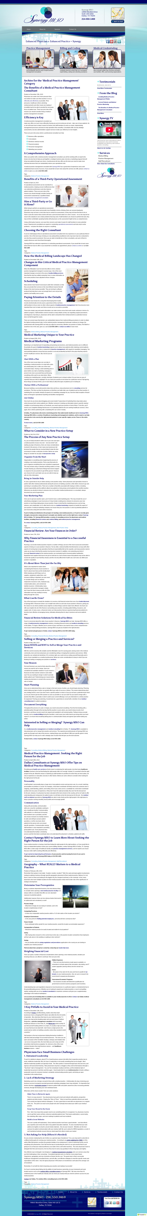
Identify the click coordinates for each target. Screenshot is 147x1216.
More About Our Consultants (106, 163)
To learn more (28, 422)
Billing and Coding (70, 48)
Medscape (52, 1023)
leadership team (64, 948)
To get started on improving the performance (37, 854)
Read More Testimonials (104, 88)
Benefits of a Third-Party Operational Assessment (53, 179)
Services (57, 29)
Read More (100, 113)
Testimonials (102, 1192)
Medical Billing (35, 331)
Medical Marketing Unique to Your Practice (49, 334)
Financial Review (43, 636)
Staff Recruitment (62, 861)
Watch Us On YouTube (104, 148)
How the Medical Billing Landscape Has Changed (53, 255)
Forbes (34, 1013)
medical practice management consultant (36, 198)
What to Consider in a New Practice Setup (48, 430)
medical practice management (70, 519)
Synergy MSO (56, 166)
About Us (42, 29)
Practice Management (38, 48)
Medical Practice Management (40, 176)
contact (28, 522)
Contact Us (72, 29)
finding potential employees (45, 919)
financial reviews (41, 519)
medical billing (53, 519)
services (53, 659)
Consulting (34, 427)
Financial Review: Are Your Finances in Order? (50, 530)
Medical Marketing (43, 427)
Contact (74, 996)
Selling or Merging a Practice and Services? (49, 639)
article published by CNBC (75, 1140)
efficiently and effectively (31, 101)
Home (28, 29)
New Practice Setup (62, 527)
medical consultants (49, 991)
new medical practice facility (49, 890)
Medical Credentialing (106, 48)
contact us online (77, 245)
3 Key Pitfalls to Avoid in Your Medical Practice (51, 1006)
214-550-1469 (88, 19)
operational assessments (65, 224)
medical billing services (56, 273)
